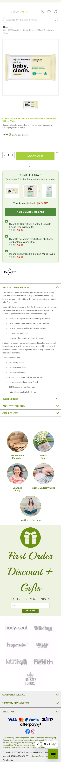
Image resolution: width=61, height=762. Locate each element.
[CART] (55, 11)
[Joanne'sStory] (17, 473)
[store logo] (19, 11)
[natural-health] (17, 661)
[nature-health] (43, 661)
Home (5, 27)
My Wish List (48, 11)
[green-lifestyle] (43, 644)
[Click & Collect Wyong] (43, 473)
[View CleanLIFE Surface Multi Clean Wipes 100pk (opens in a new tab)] (49, 191)
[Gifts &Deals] (43, 441)
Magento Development (41, 756)
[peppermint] (17, 644)
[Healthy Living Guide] (30, 506)
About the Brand (13, 406)
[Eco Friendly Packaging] (17, 441)
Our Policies (10, 413)
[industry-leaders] (30, 678)
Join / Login (41, 12)
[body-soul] (17, 628)
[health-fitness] (43, 628)
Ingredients (10, 399)
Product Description (15, 287)
